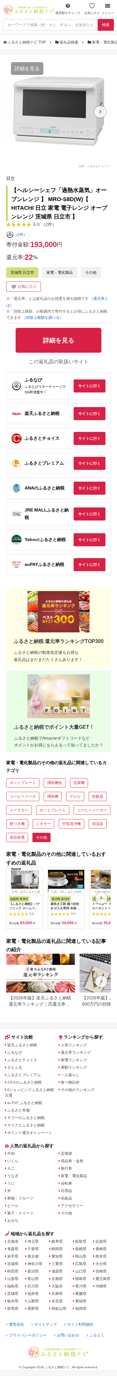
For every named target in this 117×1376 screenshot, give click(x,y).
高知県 (80, 1301)
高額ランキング (74, 1067)
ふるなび (14, 1052)
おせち (12, 1220)
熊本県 (101, 1256)
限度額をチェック (68, 13)
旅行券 (66, 1168)
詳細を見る (27, 68)
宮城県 (12, 1264)
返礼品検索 (69, 42)
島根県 (80, 1249)
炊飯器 (97, 796)
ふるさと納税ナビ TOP (27, 42)
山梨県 (33, 1301)
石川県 (33, 1286)
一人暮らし (70, 1075)
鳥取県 (80, 1241)
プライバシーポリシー (27, 1335)
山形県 (12, 1279)
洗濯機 (79, 783)
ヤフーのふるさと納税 (26, 1118)
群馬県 (12, 1308)
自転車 (66, 1183)
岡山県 (80, 1256)
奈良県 (57, 1301)
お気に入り (92, 13)
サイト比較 (22, 1036)
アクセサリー (72, 1206)
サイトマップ (45, 1324)
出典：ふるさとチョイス (94, 165)
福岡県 (80, 1308)
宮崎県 (101, 1271)
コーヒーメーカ (23, 796)
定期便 (66, 1153)
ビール (12, 1206)
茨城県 (12, 1294)
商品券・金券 (72, 1161)
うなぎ (12, 1176)
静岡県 (57, 1249)
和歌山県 (58, 1308)
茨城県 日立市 (22, 272)
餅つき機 (17, 824)
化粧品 (66, 1198)
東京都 (33, 1256)
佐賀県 (101, 1241)
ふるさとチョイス (22, 1060)
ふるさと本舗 (18, 1110)
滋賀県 (57, 1271)
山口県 (80, 1271)
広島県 (80, 1264)
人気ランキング (74, 1045)
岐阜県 (57, 1241)
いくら (12, 1161)
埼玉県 (33, 1241)
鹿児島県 (102, 1279)
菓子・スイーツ (20, 1213)
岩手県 (12, 1256)
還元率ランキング (76, 1052)
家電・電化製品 (59, 272)
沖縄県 (101, 1286)
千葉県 (33, 1249)
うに (11, 1183)
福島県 (12, 1286)
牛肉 (11, 1153)
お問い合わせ (68, 1335)
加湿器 (97, 824)
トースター (19, 810)
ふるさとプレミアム (24, 1075)
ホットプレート (23, 783)
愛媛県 (80, 1294)
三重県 (57, 1264)
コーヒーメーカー (92, 810)
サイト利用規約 (80, 1324)
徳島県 (80, 1279)
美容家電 (17, 837)
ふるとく (97, 1335)
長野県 (33, 1308)
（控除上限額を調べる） (42, 317)
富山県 (33, 1279)
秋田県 (12, 1271)
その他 (90, 272)
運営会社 (16, 1324)
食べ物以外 (70, 1082)
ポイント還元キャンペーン (29, 1133)
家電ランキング (74, 1060)
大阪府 (57, 1286)
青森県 (12, 1249)
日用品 (66, 1191)
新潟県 (33, 1271)
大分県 (101, 1264)
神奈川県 (34, 1264)
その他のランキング (78, 1090)
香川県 (80, 1286)
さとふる (14, 1067)
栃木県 (12, 1301)
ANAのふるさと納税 (24, 1082)
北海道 (12, 1241)
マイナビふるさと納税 (26, 1125)
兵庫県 (57, 1294)
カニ (11, 1168)
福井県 (33, 1294)
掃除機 (52, 796)
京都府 (57, 1279)
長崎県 (101, 1249)
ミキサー (43, 824)
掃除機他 (54, 783)
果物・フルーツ (20, 1198)
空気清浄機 (71, 824)
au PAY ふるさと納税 (24, 1103)
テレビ (75, 796)
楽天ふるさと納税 (22, 1045)
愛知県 (57, 1256)
